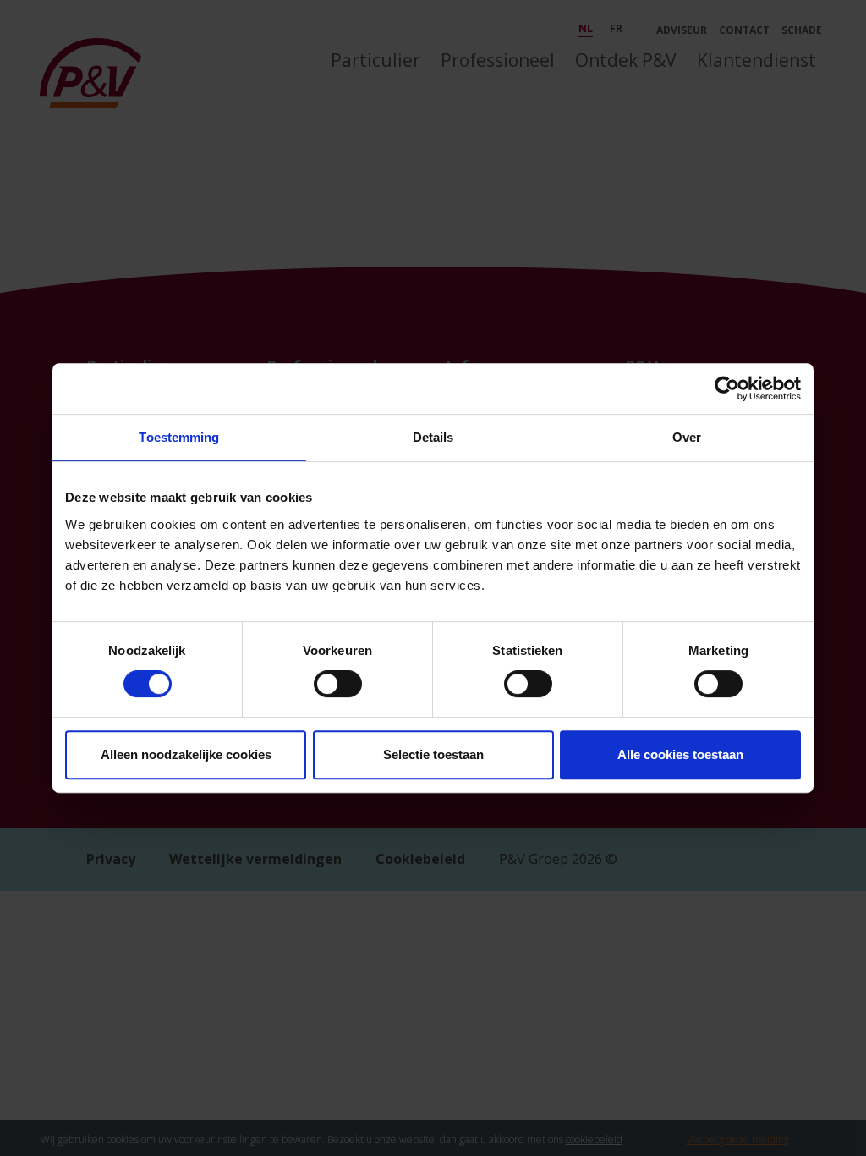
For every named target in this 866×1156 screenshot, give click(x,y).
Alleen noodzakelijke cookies (186, 754)
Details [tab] (433, 437)
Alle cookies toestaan (680, 754)
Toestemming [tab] (179, 437)
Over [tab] (686, 437)
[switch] (338, 683)
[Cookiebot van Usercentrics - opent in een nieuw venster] (727, 388)
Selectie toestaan (433, 754)
